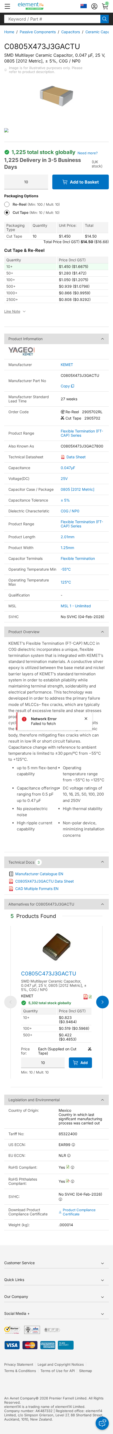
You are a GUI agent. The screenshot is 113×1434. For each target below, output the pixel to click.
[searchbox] (52, 19)
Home (9, 32)
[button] (7, 6)
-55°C (66, 569)
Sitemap (85, 1371)
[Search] (104, 19)
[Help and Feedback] (102, 1423)
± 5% (65, 500)
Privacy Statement (18, 1364)
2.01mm (67, 537)
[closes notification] (86, 718)
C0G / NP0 (70, 511)
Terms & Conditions (20, 1371)
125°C (66, 582)
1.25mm (67, 547)
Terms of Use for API (57, 1371)
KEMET (67, 365)
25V (64, 478)
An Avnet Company (19, 1398)
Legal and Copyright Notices (61, 1364)
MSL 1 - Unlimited (76, 606)
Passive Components (38, 32)
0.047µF (68, 467)
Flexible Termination (78, 558)
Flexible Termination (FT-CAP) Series (82, 433)
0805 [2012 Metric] (77, 489)
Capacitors (70, 32)
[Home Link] (40, 6)
